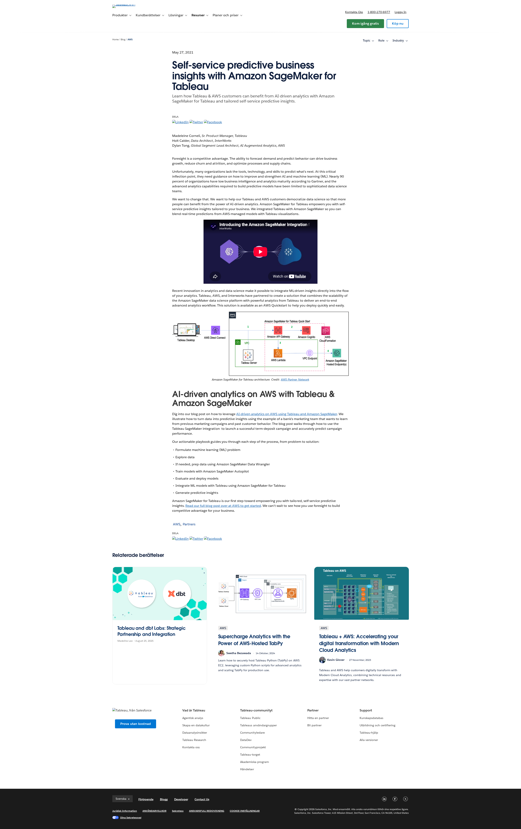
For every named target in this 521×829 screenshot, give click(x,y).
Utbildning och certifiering (378, 725)
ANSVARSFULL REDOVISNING (206, 811)
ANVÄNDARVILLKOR (154, 811)
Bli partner (314, 725)
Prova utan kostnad (135, 724)
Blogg (164, 799)
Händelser (247, 769)
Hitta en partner (318, 718)
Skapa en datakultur (196, 725)
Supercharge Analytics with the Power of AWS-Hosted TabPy (254, 640)
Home (115, 39)
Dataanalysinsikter (194, 732)
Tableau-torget (250, 754)
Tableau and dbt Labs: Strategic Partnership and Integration (151, 631)
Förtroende (145, 799)
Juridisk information (124, 811)
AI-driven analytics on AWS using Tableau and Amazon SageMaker (286, 414)
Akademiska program (254, 762)
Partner (313, 710)
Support (366, 710)
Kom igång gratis (365, 23)
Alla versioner (369, 740)
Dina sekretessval (130, 817)
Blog (123, 39)
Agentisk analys (192, 718)
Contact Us (202, 799)
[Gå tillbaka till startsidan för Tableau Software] (129, 4)
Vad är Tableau (193, 710)
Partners (189, 524)
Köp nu (397, 23)
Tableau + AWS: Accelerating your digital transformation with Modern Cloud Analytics (359, 643)
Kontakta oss (354, 12)
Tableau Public (250, 718)
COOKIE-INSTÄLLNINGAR (245, 811)
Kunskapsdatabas (371, 718)
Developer (181, 799)
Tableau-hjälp (369, 732)
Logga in (400, 12)
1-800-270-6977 (379, 12)
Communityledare (252, 732)
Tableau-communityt (256, 710)
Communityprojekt (253, 747)
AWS (130, 39)
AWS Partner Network (295, 379)
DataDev (246, 740)
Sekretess (178, 811)
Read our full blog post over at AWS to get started (223, 506)
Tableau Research (194, 740)
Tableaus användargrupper (258, 725)
